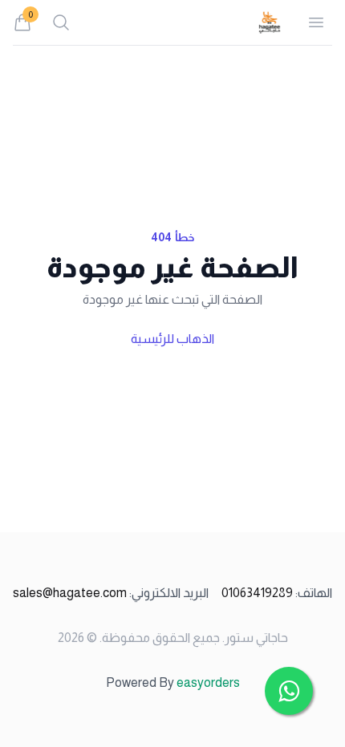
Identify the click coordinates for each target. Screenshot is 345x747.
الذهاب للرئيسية (172, 338)
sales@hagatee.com (111, 593)
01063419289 (276, 593)
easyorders (208, 682)
